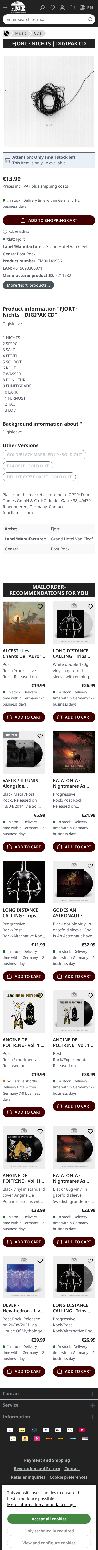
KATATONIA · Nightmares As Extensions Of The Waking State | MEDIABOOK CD (72, 783)
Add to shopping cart (52, 220)
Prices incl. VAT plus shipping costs (35, 186)
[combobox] (43, 19)
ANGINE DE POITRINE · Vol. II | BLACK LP (23, 1178)
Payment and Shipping (47, 1460)
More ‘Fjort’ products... (28, 285)
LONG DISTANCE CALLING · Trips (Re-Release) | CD (21, 912)
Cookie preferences (68, 1477)
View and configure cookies (49, 1543)
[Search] (89, 19)
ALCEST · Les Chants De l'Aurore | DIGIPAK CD (23, 653)
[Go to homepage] (18, 7)
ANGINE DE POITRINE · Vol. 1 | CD (23, 1042)
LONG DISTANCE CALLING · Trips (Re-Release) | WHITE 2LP (70, 653)
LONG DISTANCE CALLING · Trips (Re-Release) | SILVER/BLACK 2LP (73, 1307)
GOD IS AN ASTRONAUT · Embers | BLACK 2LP (70, 912)
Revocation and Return (37, 1468)
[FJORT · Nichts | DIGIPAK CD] (49, 101)
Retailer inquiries (28, 1477)
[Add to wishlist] (39, 607)
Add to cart (27, 717)
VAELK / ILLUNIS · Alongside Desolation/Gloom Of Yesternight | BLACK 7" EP (22, 783)
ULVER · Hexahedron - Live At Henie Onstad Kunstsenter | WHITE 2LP (23, 1307)
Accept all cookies (49, 1519)
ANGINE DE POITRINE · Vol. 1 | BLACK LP (73, 1042)
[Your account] (62, 7)
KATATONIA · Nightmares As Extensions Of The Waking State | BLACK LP (72, 1178)
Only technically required (49, 1531)
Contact (72, 1468)
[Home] (6, 33)
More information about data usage (41, 1504)
